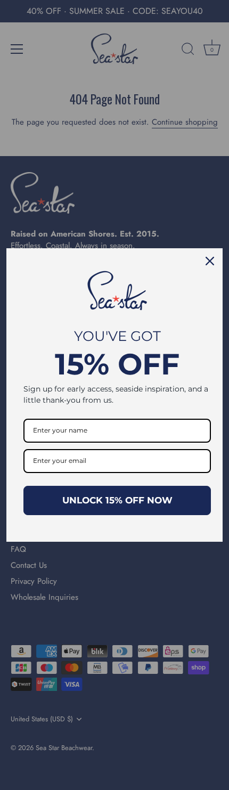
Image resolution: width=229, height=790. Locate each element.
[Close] (210, 261)
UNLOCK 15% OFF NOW (117, 500)
